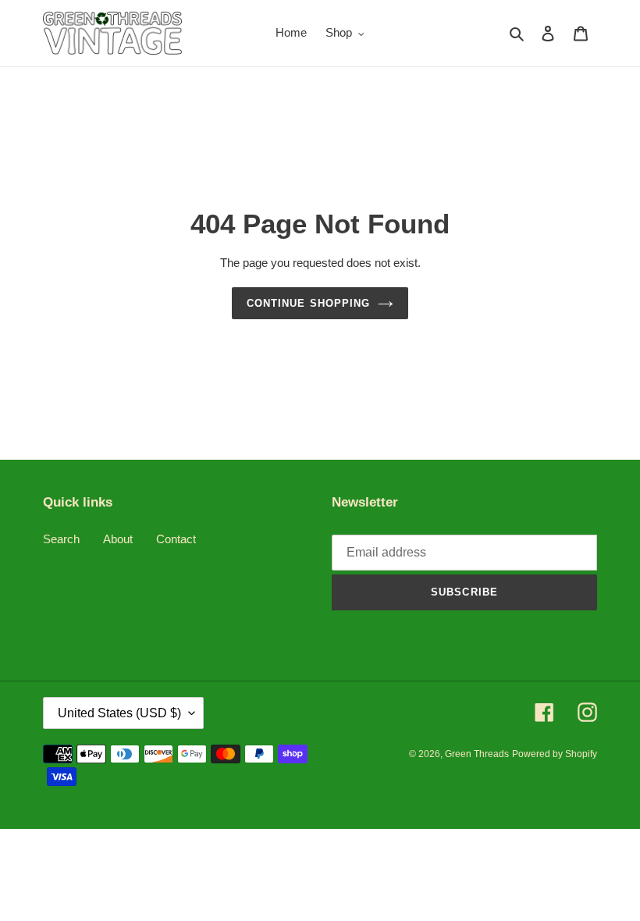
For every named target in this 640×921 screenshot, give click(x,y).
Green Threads (477, 754)
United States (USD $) (119, 713)
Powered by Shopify (554, 754)
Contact (176, 539)
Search (61, 539)
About (118, 539)
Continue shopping (308, 303)
